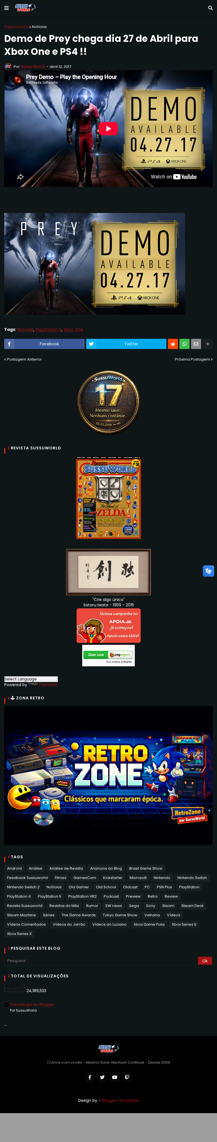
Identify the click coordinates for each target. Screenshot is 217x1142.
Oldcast (130, 887)
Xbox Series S (184, 924)
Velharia (152, 915)
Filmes (60, 877)
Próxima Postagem (192, 359)
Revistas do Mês (64, 905)
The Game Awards (79, 915)
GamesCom (84, 877)
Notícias (39, 26)
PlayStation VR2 (82, 896)
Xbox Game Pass (149, 924)
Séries (49, 915)
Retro (153, 896)
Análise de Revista (66, 868)
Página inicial (16, 26)
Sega (134, 905)
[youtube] (115, 1077)
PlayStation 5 (49, 896)
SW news (113, 905)
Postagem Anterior (24, 359)
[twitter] (102, 1077)
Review (171, 896)
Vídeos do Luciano (109, 924)
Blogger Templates (120, 1100)
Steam (168, 905)
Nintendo (162, 877)
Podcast (111, 896)
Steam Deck (192, 905)
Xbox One (73, 329)
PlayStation (189, 887)
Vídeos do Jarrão (69, 924)
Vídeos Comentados (26, 924)
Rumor (92, 905)
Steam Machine (21, 915)
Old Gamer (79, 887)
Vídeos (173, 915)
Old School (106, 887)
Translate (48, 685)
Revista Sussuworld (24, 905)
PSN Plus (164, 887)
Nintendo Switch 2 (23, 887)
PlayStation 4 (49, 329)
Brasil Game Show (145, 868)
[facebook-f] (90, 1077)
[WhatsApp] (184, 344)
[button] (6, 8)
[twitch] (127, 1077)
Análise (35, 868)
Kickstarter (113, 877)
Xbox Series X (19, 933)
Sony (150, 905)
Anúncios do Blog (106, 868)
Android (14, 868)
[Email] (196, 344)
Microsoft (138, 877)
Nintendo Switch (192, 877)
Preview (133, 896)
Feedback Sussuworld (27, 877)
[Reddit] (173, 344)
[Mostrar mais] (208, 344)
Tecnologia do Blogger (32, 1004)
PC (147, 887)
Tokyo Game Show (120, 915)
